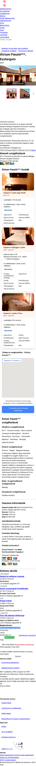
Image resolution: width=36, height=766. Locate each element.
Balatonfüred (4, 25)
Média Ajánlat (6, 713)
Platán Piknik (6, 601)
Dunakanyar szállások (9, 51)
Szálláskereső (5, 13)
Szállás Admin (6, 703)
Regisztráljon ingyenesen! (24, 645)
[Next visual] (32, 75)
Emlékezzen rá (5, 635)
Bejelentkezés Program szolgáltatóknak (16, 719)
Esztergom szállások (25, 51)
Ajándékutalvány (5, 9)
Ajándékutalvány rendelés (10, 668)
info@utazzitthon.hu (9, 737)
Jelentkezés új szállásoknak (11, 708)
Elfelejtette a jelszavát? (27, 635)
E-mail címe (4, 630)
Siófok (2, 28)
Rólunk (4, 726)
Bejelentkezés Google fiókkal (10, 628)
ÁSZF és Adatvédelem (8, 760)
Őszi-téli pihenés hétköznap (12, 615)
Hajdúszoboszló (5, 21)
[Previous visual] (4, 75)
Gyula (2, 30)
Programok (4, 32)
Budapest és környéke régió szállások (15, 48)
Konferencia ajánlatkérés (10, 663)
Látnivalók (3, 35)
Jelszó (2, 633)
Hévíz (2, 23)
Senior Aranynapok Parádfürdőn (14, 589)
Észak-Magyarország (7, 18)
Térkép (33, 150)
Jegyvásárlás (4, 37)
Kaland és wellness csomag (12, 576)
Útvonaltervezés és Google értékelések (18, 409)
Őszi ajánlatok (5, 11)
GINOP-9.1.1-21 (7, 749)
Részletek (8, 210)
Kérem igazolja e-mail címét (10, 647)
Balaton (2, 16)
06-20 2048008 (7, 732)
